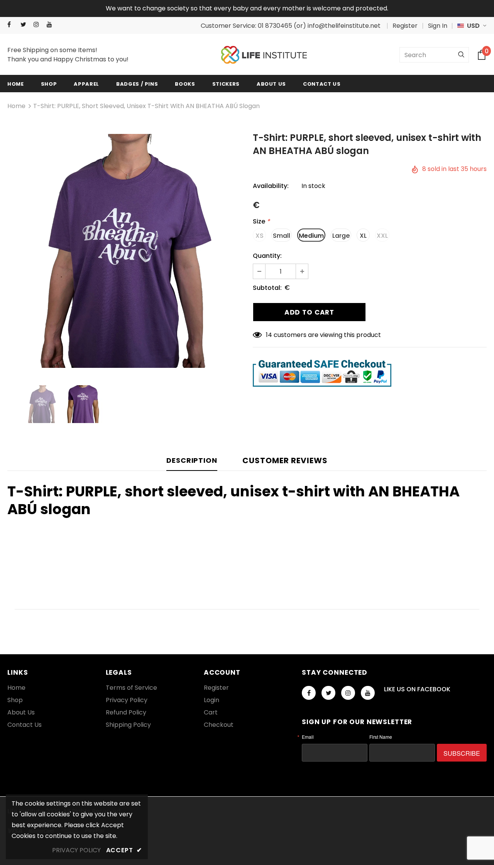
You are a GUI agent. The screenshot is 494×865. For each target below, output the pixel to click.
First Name (380, 737)
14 (269, 334)
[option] (124, 251)
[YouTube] (51, 24)
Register (405, 25)
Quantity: (267, 255)
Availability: (271, 185)
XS (259, 235)
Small (281, 235)
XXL (382, 235)
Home (16, 106)
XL (363, 235)
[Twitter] (25, 24)
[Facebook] (12, 24)
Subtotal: (267, 287)
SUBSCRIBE (461, 753)
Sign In (437, 25)
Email (308, 737)
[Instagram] (38, 24)
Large (341, 235)
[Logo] (264, 55)
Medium (311, 235)
